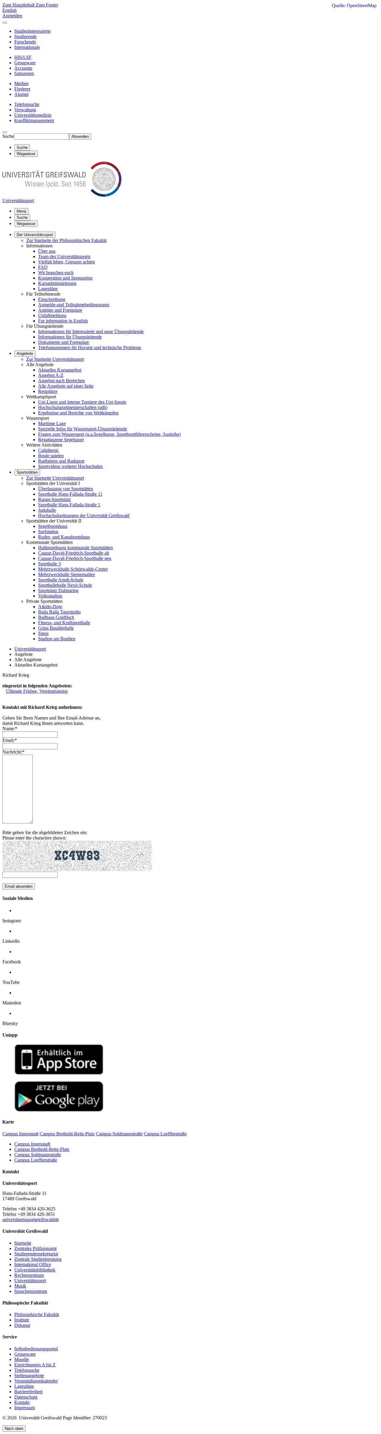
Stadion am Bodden (56, 638)
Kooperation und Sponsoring (65, 277)
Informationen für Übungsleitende (70, 336)
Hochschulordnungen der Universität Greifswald (83, 515)
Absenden (80, 136)
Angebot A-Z (50, 375)
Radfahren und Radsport (61, 461)
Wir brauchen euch (56, 272)
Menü (21, 211)
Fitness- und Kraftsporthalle (64, 622)
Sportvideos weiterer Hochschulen (70, 466)
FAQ (43, 267)
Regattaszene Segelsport (61, 439)
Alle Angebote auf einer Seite (65, 385)
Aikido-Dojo (50, 606)
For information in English (63, 320)
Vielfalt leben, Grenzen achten (66, 261)
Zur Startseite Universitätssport (55, 359)
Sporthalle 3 (49, 563)
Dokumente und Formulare (63, 342)
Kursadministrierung (57, 283)
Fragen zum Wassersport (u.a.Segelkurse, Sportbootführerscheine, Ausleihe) (109, 434)
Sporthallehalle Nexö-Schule (65, 585)
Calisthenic (48, 450)
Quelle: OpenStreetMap (354, 5)
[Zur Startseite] (61, 195)
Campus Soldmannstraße (37, 1154)
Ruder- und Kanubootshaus (64, 536)
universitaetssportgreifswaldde (30, 1219)
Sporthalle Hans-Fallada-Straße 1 (69, 504)
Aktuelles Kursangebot (59, 369)
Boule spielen (51, 455)
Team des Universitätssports (64, 256)
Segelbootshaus (52, 526)
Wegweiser (26, 223)
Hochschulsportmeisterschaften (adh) (72, 407)
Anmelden (12, 15)
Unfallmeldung (52, 315)
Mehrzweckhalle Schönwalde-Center (73, 569)
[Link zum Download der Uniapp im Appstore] (59, 1073)
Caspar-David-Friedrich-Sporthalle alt (73, 553)
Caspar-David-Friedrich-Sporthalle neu (74, 558)
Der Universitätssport (35, 235)
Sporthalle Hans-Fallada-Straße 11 (70, 494)
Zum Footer (47, 4)
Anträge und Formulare (60, 310)
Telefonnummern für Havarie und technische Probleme (89, 347)
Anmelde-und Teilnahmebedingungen (73, 304)
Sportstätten (27, 472)
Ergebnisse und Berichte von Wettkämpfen (78, 412)
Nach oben (14, 1428)
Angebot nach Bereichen (61, 380)
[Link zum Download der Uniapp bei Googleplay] (59, 1110)
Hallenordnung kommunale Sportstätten (75, 547)
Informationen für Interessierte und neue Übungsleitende (91, 331)
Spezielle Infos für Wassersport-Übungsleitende (82, 428)
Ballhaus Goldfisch (56, 617)
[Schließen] (4, 23)
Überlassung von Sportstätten (65, 488)
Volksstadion (50, 595)
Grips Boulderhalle (56, 628)
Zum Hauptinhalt (19, 4)
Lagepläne (48, 288)
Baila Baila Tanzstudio (59, 611)
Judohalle (47, 510)
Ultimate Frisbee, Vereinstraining (37, 691)
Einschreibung (51, 299)
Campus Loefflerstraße (35, 1160)
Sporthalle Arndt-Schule (60, 579)
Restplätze (47, 391)
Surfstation (48, 531)
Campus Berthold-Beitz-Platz (41, 1149)
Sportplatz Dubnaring (58, 590)
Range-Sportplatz (54, 499)
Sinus (43, 633)
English (9, 10)
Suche (8, 136)
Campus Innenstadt (32, 1143)
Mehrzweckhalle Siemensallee (66, 574)
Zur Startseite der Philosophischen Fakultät (66, 240)
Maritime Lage (52, 423)
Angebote (25, 353)
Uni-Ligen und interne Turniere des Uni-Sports (82, 402)
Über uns (46, 251)
